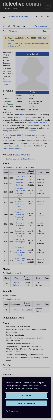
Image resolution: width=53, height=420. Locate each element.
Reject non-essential (26, 403)
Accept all (26, 396)
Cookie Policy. (32, 388)
